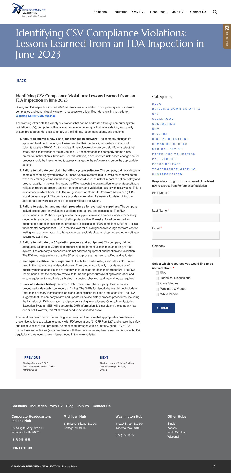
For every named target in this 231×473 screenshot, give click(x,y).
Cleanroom (163, 119)
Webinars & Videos (173, 288)
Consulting (163, 124)
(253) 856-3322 (125, 435)
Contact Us (198, 12)
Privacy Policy (69, 466)
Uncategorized (167, 174)
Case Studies (169, 283)
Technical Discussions (175, 278)
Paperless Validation (174, 154)
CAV (155, 114)
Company (158, 246)
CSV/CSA (160, 134)
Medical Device (167, 149)
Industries (120, 12)
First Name (160, 192)
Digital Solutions (170, 139)
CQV (155, 129)
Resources (157, 12)
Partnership (164, 159)
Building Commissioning (176, 109)
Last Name (160, 210)
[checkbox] (153, 273)
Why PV (138, 12)
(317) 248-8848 (20, 439)
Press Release (166, 164)
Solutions (100, 12)
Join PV (177, 12)
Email (157, 228)
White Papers (169, 294)
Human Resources (170, 144)
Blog (157, 104)
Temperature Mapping (174, 169)
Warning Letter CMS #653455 (35, 115)
